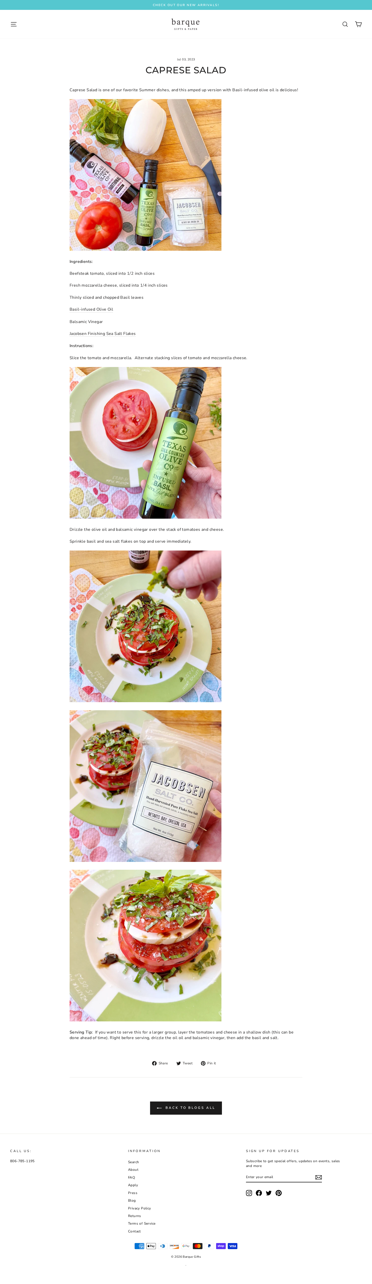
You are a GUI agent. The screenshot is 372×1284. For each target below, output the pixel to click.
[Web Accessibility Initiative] (2, 1278)
